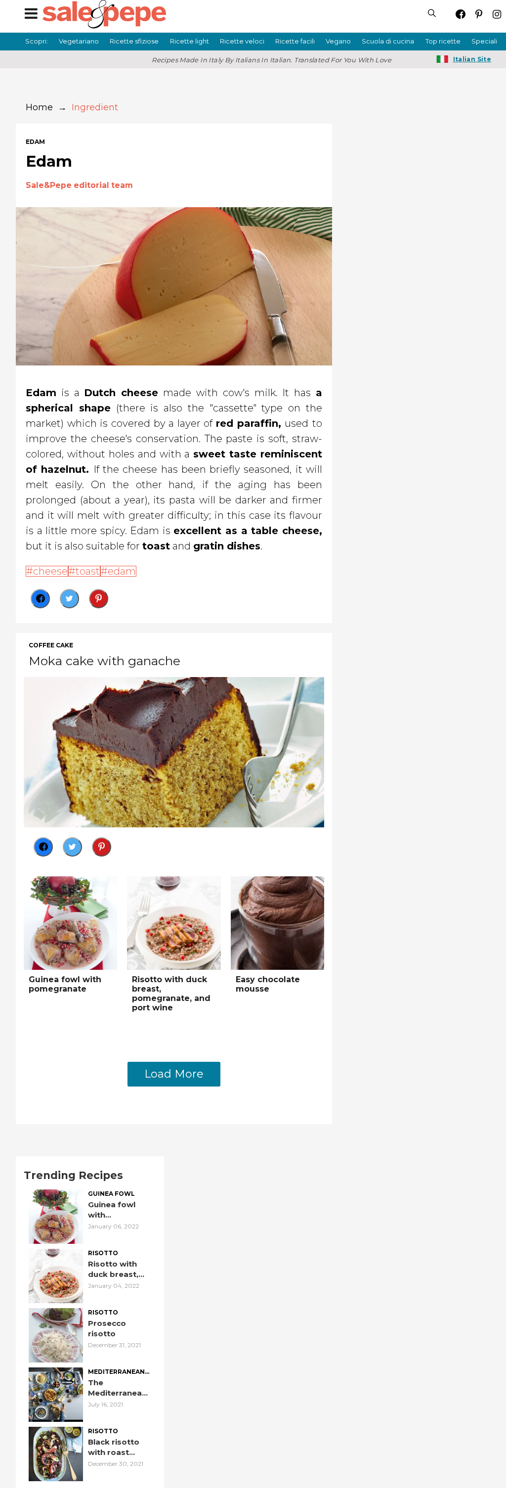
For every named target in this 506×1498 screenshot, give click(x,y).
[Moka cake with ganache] (174, 751)
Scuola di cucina (388, 41)
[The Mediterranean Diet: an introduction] (56, 1394)
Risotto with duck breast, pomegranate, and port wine (171, 993)
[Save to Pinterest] (98, 598)
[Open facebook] (460, 14)
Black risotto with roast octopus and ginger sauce (114, 1447)
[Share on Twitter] (69, 598)
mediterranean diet (116, 1372)
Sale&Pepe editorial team (79, 185)
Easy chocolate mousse (268, 984)
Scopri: (36, 41)
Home (39, 107)
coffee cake (51, 645)
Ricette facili (295, 41)
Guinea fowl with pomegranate (65, 984)
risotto (103, 1253)
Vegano (338, 41)
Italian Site (472, 59)
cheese (50, 571)
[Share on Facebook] (40, 598)
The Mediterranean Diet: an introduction (117, 1388)
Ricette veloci (242, 41)
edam (35, 141)
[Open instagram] (497, 14)
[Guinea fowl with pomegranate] (70, 922)
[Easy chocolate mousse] (277, 922)
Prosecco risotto (107, 1328)
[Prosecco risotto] (56, 1334)
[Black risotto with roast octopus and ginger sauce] (56, 1453)
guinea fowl (111, 1193)
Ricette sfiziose (134, 41)
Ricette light (189, 41)
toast (88, 571)
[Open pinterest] (478, 14)
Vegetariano (79, 41)
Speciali (484, 41)
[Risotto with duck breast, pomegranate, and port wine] (173, 922)
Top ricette (443, 41)
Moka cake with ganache (104, 660)
